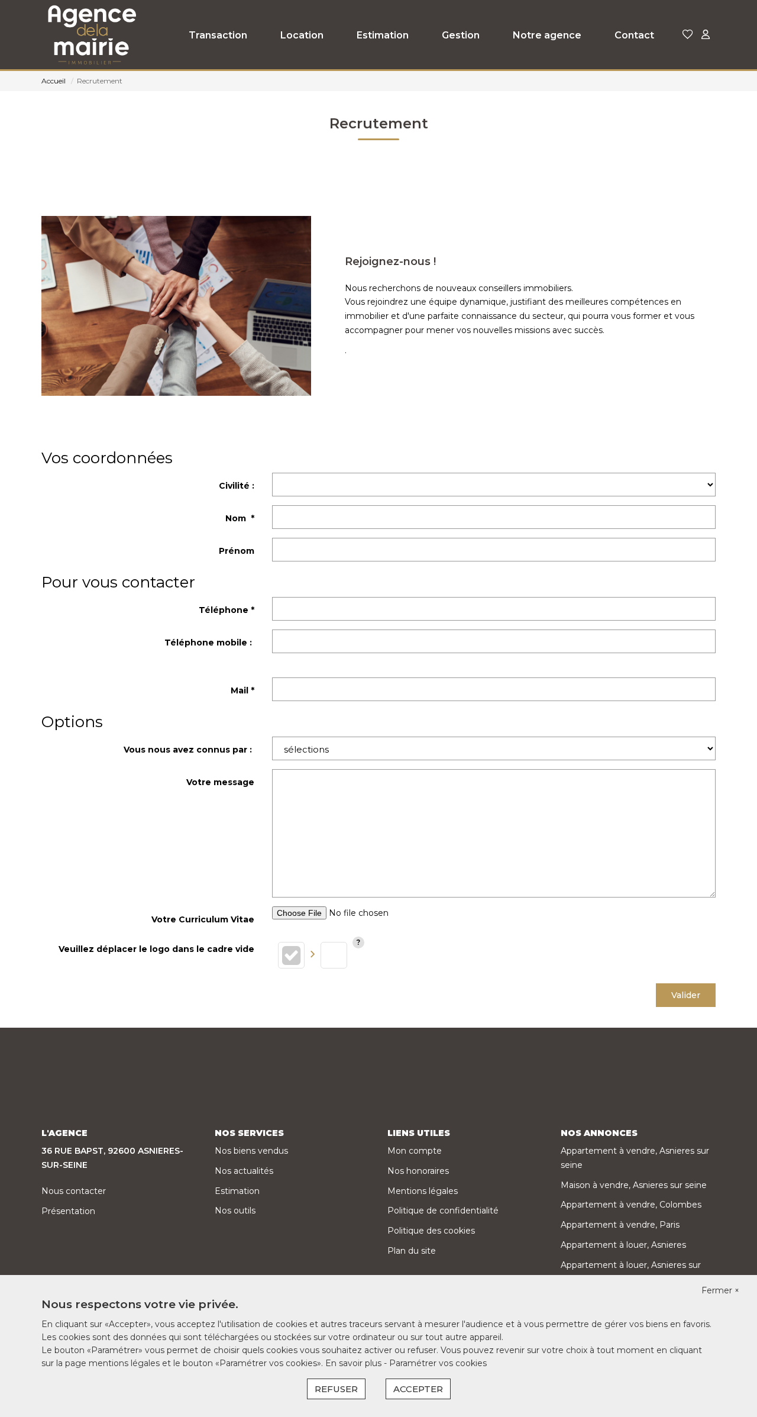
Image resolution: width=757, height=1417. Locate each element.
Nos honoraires (418, 1171)
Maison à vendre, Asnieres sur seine (634, 1185)
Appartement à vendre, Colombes (631, 1204)
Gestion (461, 35)
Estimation (383, 35)
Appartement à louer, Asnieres (623, 1245)
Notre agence (547, 35)
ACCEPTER (418, 1389)
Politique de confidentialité (443, 1210)
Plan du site (411, 1250)
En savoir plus (354, 1363)
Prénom (236, 551)
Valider (685, 995)
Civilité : (236, 485)
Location (301, 35)
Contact (634, 35)
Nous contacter (73, 1191)
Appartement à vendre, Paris (620, 1224)
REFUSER (336, 1389)
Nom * (239, 518)
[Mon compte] (705, 35)
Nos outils (235, 1210)
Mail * (242, 690)
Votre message (220, 782)
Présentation (68, 1211)
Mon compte (414, 1150)
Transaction (218, 35)
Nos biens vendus (251, 1150)
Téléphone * (226, 610)
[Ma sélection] (687, 35)
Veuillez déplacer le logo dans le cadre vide (156, 949)
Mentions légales (422, 1191)
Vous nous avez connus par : (189, 749)
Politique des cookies (431, 1230)
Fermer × (720, 1290)
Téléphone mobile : (209, 642)
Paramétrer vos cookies (438, 1363)
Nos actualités (244, 1171)
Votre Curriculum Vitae (202, 919)
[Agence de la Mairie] (91, 35)
